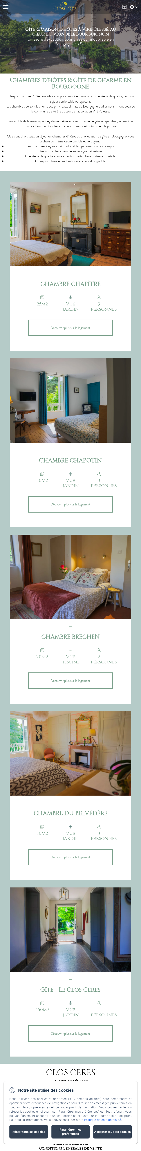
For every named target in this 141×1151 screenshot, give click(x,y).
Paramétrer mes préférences (70, 1132)
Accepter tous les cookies (112, 1132)
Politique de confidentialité (102, 1120)
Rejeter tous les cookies (28, 1132)
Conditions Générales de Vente (70, 1148)
